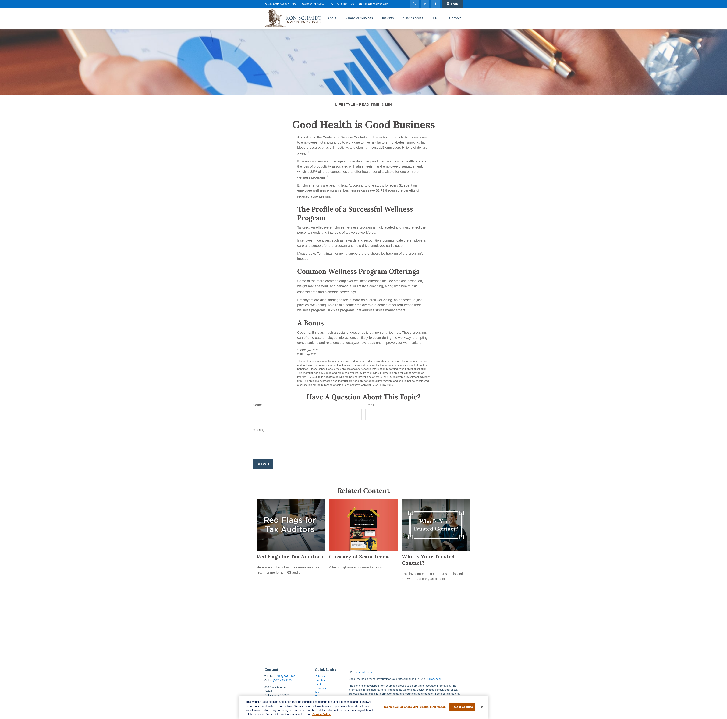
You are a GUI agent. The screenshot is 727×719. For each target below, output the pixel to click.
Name (257, 405)
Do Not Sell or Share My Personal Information (415, 706)
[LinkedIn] (425, 4)
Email (369, 405)
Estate (318, 683)
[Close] (482, 707)
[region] (363, 707)
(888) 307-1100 (286, 676)
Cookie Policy (321, 714)
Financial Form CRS (366, 672)
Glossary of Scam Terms (359, 556)
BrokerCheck (433, 678)
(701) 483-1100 (344, 3)
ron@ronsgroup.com (376, 3)
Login (454, 3)
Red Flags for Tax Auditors (290, 556)
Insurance (321, 687)
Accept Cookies (462, 706)
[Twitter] (414, 4)
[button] (332, 18)
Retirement (321, 676)
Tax (317, 691)
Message (260, 430)
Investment (321, 680)
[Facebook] (435, 4)
